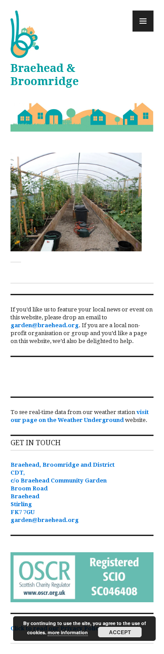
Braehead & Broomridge (44, 75)
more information (68, 632)
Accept (120, 632)
